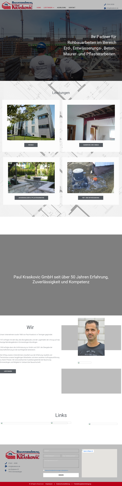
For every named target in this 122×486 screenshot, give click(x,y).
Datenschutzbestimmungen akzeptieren (56, 470)
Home (39, 7)
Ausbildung (61, 7)
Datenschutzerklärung (63, 484)
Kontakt (72, 7)
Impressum (49, 484)
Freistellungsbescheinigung (82, 484)
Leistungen (48, 7)
